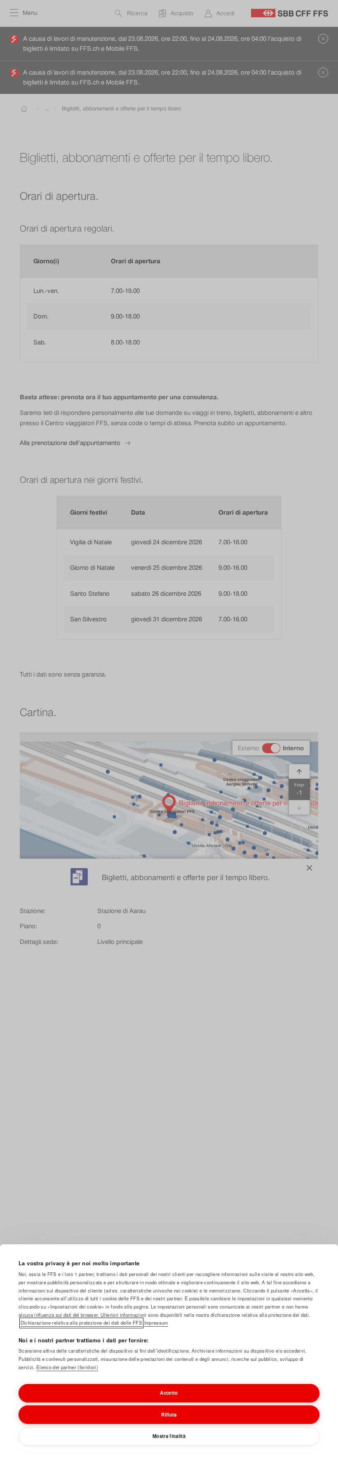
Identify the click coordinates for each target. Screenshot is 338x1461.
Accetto (169, 1392)
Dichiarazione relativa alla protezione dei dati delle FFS (81, 1322)
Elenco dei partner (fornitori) (67, 1367)
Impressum (156, 1322)
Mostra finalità (169, 1436)
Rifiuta (168, 1414)
